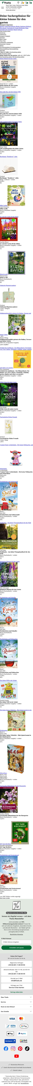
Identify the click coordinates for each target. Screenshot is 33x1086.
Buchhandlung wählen (15, 52)
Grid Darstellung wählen (6, 57)
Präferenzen (3, 34)
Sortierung (2, 33)
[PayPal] (22, 1033)
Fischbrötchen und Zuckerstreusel (9, 855)
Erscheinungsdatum (5, 47)
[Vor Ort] (18, 3)
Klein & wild (4, 274)
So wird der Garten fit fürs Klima (9, 216)
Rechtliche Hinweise (16, 934)
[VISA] (12, 1018)
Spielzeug (23, 26)
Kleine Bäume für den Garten (8, 58)
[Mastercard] (21, 1018)
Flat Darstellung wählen (18, 57)
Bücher (2, 26)
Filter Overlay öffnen (5, 31)
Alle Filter (2, 50)
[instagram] (13, 1048)
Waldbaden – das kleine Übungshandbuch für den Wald (15, 523)
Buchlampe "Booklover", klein (8, 156)
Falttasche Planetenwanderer (8, 285)
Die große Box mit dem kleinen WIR (10, 92)
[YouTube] (16, 1056)
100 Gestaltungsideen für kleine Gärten (11, 121)
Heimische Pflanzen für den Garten (10, 561)
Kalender (10, 29)
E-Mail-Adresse (6, 938)
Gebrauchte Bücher (9, 26)
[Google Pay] (24, 1026)
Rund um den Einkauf (8, 1007)
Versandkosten (25, 1083)
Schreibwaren (4, 29)
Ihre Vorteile (5, 1011)
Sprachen (2, 37)
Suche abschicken (10, 10)
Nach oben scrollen (5, 898)
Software (19, 29)
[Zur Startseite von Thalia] (10, 3)
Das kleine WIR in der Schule (8, 680)
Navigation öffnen (2, 7)
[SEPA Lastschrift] (11, 1026)
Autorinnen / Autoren (5, 44)
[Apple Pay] (10, 1033)
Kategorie (2, 36)
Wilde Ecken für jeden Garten (8, 382)
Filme (26, 28)
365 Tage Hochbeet (5, 844)
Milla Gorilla (3, 205)
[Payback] (10, 1041)
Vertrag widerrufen (16, 992)
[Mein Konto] (22, 3)
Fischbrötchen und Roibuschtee (9, 639)
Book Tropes (3, 39)
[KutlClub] (24, 1041)
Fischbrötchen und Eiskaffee (8, 597)
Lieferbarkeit (3, 42)
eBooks (18, 26)
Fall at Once (3, 773)
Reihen (2, 45)
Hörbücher (22, 28)
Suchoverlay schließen (16, 7)
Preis (1, 41)
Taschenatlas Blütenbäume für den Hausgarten (13, 786)
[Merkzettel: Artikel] (26, 3)
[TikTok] (27, 1048)
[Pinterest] (20, 1048)
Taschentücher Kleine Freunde (8, 417)
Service (3, 1002)
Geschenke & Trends (13, 28)
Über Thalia (4, 997)
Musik (15, 29)
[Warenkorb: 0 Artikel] (30, 3)
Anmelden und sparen (16, 948)
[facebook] (6, 1048)
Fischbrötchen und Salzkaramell (9, 481)
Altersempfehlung (4, 49)
